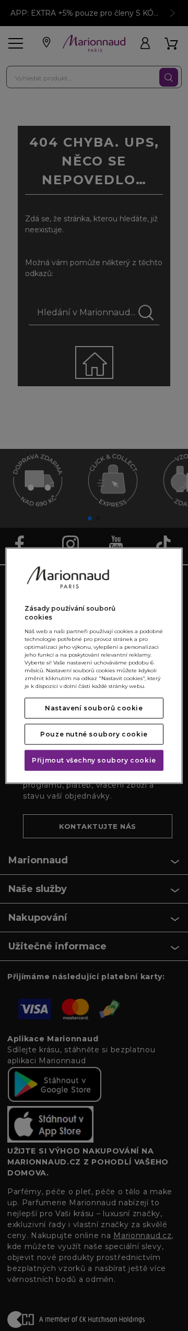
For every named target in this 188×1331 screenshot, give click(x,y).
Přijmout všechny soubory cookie (94, 760)
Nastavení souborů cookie (94, 707)
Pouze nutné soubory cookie (94, 734)
